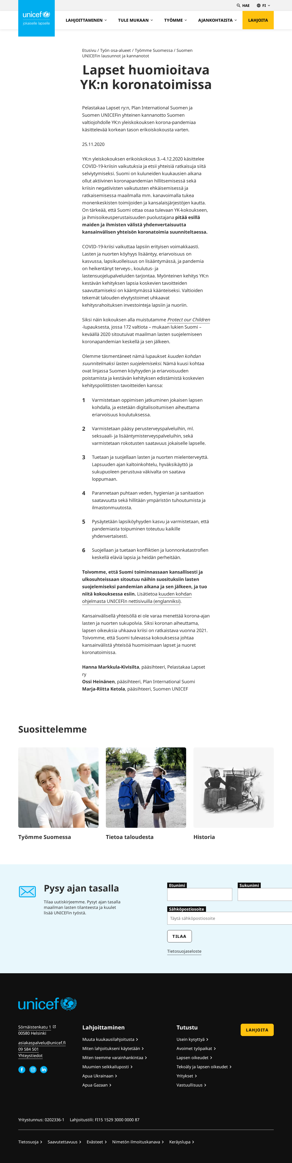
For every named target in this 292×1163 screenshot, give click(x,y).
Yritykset (185, 1076)
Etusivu (89, 50)
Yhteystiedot (30, 1055)
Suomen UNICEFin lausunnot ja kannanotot (137, 52)
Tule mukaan (133, 20)
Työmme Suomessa (154, 50)
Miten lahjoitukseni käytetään (111, 1048)
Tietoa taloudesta (130, 837)
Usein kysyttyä (191, 1039)
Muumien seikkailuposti (105, 1066)
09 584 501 (28, 1049)
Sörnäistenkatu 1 (34, 1027)
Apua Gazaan (95, 1085)
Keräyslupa (179, 1142)
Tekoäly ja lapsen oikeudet (202, 1066)
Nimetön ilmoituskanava (136, 1142)
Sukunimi (249, 885)
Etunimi (177, 885)
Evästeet (95, 1142)
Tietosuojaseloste (184, 951)
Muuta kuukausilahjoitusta (108, 1039)
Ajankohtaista (215, 20)
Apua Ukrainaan (97, 1076)
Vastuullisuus (190, 1085)
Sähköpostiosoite (186, 909)
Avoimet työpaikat (194, 1048)
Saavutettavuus (63, 1142)
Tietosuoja (28, 1142)
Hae (246, 5)
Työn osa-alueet (115, 50)
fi (264, 5)
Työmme (173, 20)
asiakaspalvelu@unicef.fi (42, 1042)
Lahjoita (258, 20)
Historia (204, 837)
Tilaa (179, 936)
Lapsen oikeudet (193, 1057)
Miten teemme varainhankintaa (112, 1057)
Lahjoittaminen (84, 20)
